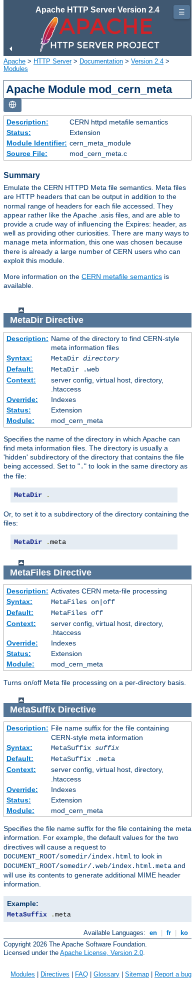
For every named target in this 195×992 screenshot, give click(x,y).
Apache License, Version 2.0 (101, 952)
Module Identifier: (36, 143)
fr (168, 932)
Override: (22, 400)
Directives (55, 974)
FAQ (81, 974)
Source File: (27, 154)
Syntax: (19, 358)
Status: (18, 132)
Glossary (107, 974)
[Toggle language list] (13, 105)
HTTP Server (53, 61)
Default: (20, 369)
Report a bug (173, 974)
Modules (16, 68)
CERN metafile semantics (122, 276)
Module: (20, 420)
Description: (27, 122)
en (153, 932)
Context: (21, 380)
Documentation (101, 61)
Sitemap (137, 974)
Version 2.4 (147, 61)
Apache (15, 61)
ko (184, 932)
